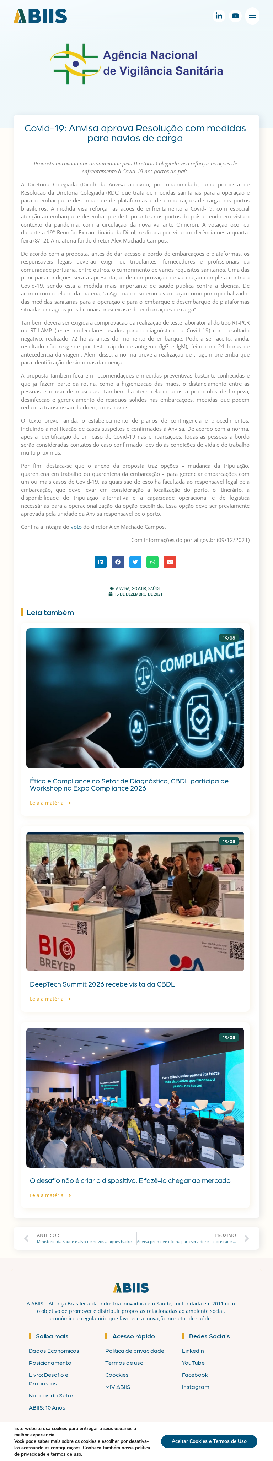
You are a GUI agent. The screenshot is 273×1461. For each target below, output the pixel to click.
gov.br (139, 588)
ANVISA (122, 588)
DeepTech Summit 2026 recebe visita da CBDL (102, 983)
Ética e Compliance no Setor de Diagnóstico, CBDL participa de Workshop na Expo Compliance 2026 (129, 784)
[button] (101, 562)
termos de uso (66, 1454)
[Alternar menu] (252, 16)
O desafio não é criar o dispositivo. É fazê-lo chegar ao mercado (130, 1180)
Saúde (154, 588)
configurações (65, 1448)
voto (76, 526)
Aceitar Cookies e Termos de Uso (209, 1441)
